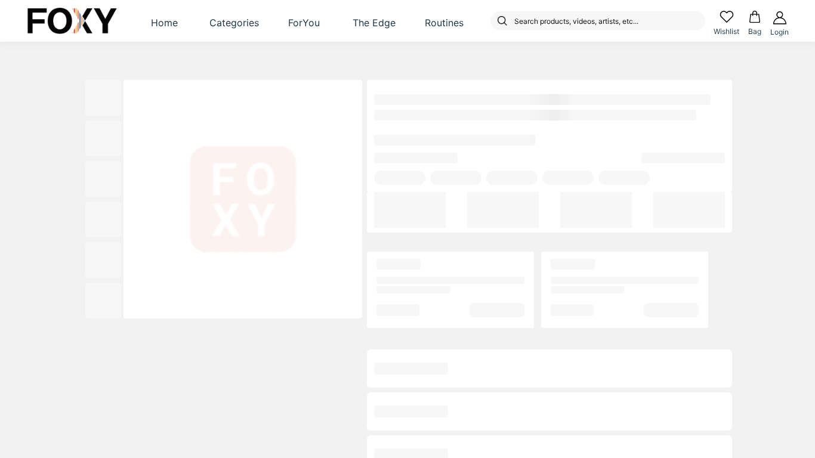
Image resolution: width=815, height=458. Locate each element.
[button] (164, 21)
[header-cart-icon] (755, 17)
